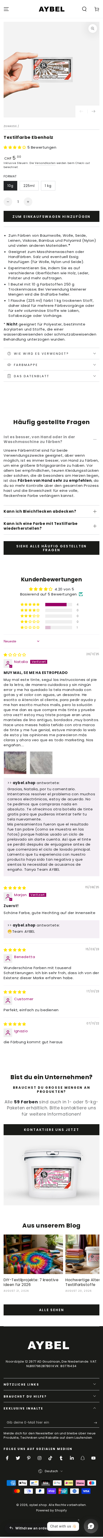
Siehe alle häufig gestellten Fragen (51, 548)
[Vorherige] (81, 112)
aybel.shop (38, 1505)
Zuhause (10, 126)
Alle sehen (51, 1310)
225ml (29, 185)
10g (10, 185)
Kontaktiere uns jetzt (51, 1129)
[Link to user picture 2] (41, 762)
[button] (84, 9)
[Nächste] (93, 112)
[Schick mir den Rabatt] (96, 1423)
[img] (15, 654)
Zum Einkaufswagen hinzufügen (51, 216)
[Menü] (6, 9)
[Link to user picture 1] (15, 762)
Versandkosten (45, 163)
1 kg (48, 185)
